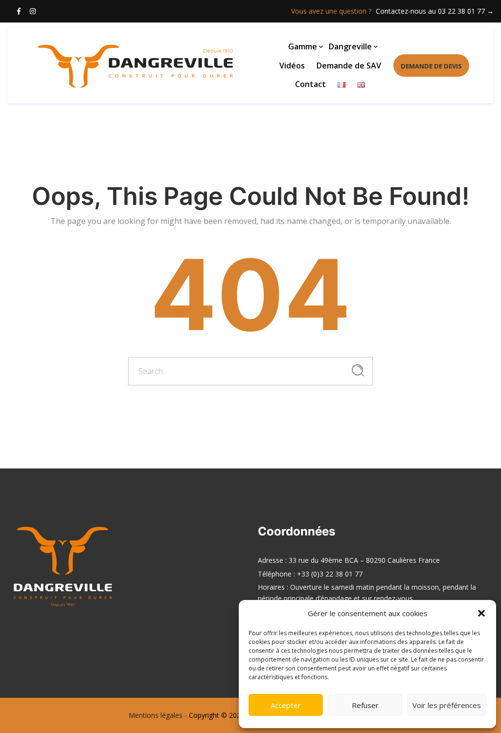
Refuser (365, 705)
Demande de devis (431, 66)
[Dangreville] (93, 65)
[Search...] (358, 370)
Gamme (302, 46)
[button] (481, 613)
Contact (310, 84)
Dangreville (350, 46)
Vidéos (292, 65)
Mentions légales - (158, 715)
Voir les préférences (446, 705)
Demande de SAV (349, 65)
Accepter (286, 705)
